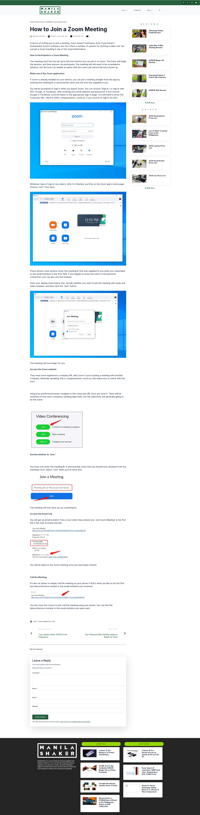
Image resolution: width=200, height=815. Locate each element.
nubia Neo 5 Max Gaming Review (156, 46)
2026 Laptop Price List (157, 147)
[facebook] (183, 2)
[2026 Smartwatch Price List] (139, 164)
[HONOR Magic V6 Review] (139, 63)
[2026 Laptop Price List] (139, 149)
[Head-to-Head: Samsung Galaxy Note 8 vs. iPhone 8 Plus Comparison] (132, 790)
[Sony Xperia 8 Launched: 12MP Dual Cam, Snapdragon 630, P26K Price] (132, 772)
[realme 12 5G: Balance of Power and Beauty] (90, 753)
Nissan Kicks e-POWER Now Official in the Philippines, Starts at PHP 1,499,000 (108, 802)
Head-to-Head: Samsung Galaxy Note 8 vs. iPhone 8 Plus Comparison (150, 789)
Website (35, 706)
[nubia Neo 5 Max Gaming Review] (139, 48)
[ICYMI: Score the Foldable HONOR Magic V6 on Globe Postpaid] (90, 770)
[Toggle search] (159, 10)
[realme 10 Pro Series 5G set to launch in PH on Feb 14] (132, 754)
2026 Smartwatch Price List (156, 162)
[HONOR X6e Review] (139, 93)
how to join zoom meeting (42, 621)
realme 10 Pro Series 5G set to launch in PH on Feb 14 (150, 753)
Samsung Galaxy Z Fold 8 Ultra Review (157, 76)
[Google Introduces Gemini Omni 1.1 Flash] (90, 786)
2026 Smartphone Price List (157, 117)
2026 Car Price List (157, 176)
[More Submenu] (152, 10)
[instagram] (192, 2)
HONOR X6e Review (157, 90)
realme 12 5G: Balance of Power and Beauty (106, 752)
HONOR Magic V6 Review (156, 61)
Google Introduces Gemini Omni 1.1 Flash (108, 784)
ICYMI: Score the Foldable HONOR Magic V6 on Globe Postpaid (107, 769)
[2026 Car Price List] (139, 179)
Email (34, 697)
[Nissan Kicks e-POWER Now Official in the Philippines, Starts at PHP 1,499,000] (90, 803)
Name (35, 688)
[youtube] (196, 2)
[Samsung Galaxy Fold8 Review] (139, 34)
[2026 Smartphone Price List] (139, 119)
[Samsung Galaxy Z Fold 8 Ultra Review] (139, 78)
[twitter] (187, 2)
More (148, 10)
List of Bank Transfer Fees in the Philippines (158, 133)
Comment (36, 673)
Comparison (137, 10)
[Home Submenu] (127, 10)
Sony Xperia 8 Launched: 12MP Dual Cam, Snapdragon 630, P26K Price (151, 771)
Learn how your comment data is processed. (75, 722)
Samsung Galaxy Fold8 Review (156, 32)
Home (123, 10)
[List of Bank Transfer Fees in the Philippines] (139, 134)
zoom (53, 621)
